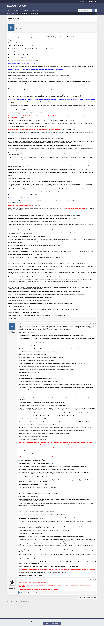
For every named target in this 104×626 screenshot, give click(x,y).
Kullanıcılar (35, 10)
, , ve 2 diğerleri (29, 592)
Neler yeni (26, 10)
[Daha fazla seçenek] (93, 10)
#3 (95, 579)
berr (10, 20)
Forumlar (16, 10)
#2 (95, 323)
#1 (95, 34)
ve (13, 318)
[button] (20, 10)
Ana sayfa (9, 10)
